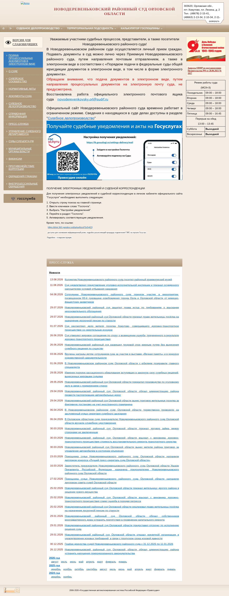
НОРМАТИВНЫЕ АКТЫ (22, 88)
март (100, 561)
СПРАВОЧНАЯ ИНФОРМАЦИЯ (18, 115)
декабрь (56, 569)
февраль (111, 561)
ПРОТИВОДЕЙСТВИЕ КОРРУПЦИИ (21, 167)
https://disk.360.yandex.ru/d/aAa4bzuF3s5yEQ (70, 227)
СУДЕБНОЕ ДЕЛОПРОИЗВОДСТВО (22, 105)
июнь (73, 561)
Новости (54, 272)
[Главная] (3, 28)
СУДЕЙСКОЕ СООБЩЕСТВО (18, 80)
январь (123, 561)
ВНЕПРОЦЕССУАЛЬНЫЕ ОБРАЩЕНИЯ (23, 185)
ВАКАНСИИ (15, 158)
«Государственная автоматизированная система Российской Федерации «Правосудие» (119, 590)
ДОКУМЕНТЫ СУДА (20, 96)
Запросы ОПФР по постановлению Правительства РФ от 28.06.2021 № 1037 (204, 71)
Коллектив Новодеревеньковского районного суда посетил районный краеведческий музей (118, 279)
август (54, 561)
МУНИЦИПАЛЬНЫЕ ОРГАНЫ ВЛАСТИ (20, 150)
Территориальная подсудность (90, 28)
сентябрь (91, 569)
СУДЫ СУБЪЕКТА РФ (21, 141)
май (81, 561)
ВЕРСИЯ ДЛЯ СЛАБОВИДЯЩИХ (25, 42)
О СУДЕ (13, 71)
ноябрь (67, 569)
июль (64, 561)
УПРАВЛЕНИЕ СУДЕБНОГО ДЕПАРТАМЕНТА (25, 133)
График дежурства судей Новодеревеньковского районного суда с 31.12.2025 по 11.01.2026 (119, 543)
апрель (90, 561)
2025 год (54, 565)
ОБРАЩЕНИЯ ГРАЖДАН (23, 176)
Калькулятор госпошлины (140, 28)
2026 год (54, 557)
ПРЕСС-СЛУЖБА (19, 123)
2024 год (54, 572)
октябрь (79, 569)
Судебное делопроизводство (38, 28)
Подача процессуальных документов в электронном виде (22, 59)
